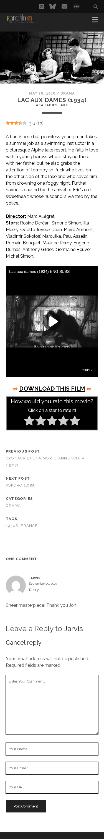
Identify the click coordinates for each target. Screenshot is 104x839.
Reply (34, 590)
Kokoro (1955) (21, 485)
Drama (67, 93)
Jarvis (73, 628)
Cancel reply (24, 642)
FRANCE (29, 526)
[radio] (29, 421)
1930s (12, 526)
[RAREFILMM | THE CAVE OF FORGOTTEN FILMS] (20, 21)
